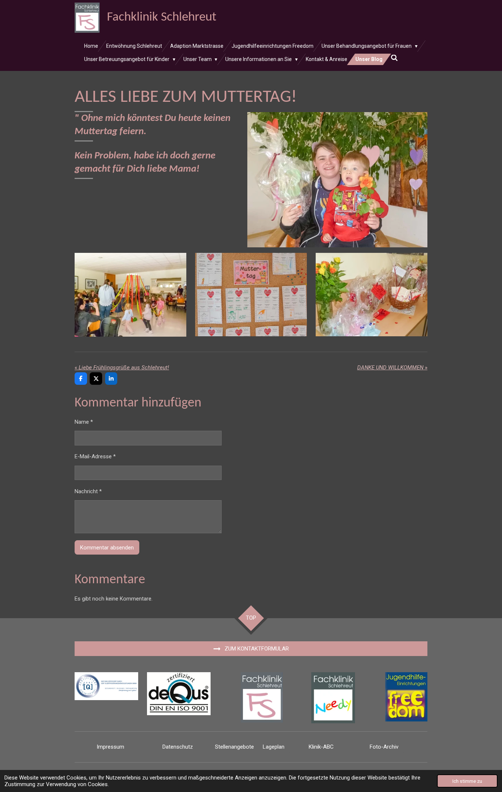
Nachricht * (88, 491)
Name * (84, 422)
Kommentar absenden (107, 547)
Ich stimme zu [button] (467, 781)
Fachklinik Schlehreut (161, 17)
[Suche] (394, 58)
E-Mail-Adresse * (95, 456)
